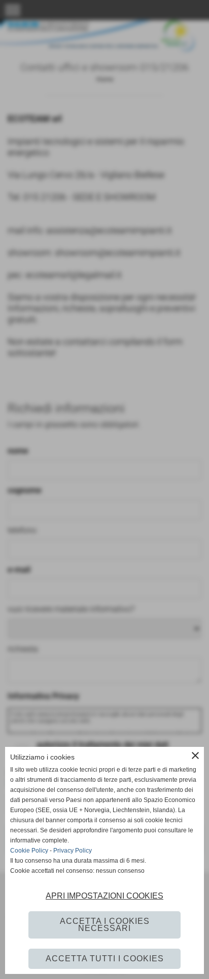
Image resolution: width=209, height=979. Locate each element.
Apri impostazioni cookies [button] (104, 896)
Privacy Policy (72, 850)
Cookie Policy (29, 850)
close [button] (195, 755)
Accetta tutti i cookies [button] (105, 958)
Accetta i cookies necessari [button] (105, 924)
